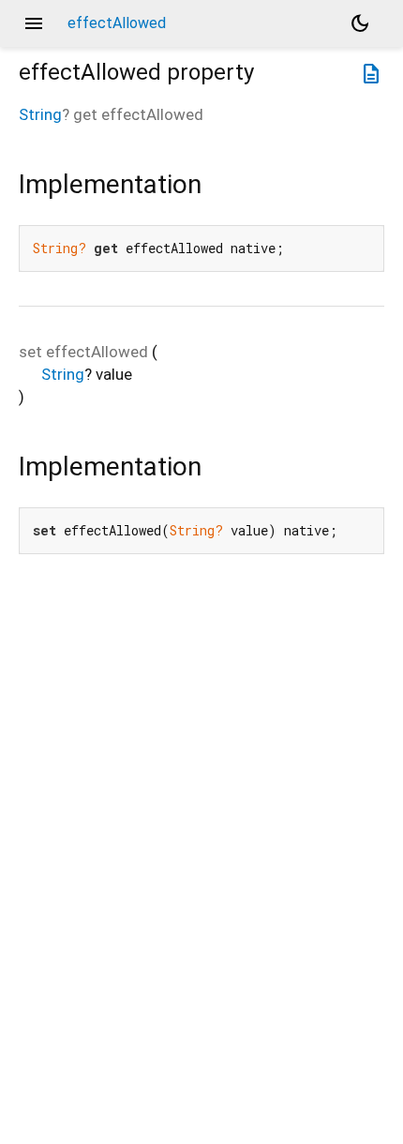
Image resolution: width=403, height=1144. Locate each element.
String (40, 114)
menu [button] (33, 23)
